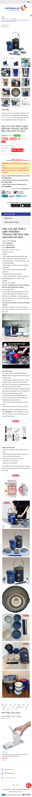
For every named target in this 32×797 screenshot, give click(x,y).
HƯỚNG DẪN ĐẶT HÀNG (11, 222)
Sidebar (6, 25)
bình (13, 707)
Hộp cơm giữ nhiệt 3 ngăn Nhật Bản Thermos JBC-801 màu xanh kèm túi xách (15, 21)
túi (12, 709)
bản (28, 704)
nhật (24, 704)
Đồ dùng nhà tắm (9, 773)
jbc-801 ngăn (20, 707)
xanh (4, 709)
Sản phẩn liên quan (10, 712)
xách (16, 709)
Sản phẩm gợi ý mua (11, 716)
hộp (6, 704)
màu (26, 707)
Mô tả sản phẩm (9, 214)
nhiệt (19, 704)
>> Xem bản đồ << (22, 188)
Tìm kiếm (13, 18)
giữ (14, 704)
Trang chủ (5, 18)
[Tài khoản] (24, 2)
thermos (4, 707)
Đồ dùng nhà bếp (9, 777)
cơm (10, 704)
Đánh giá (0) (8, 218)
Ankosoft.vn (20, 791)
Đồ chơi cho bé (9, 769)
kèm (8, 709)
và (9, 707)
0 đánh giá (10, 135)
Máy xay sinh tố (9, 781)
